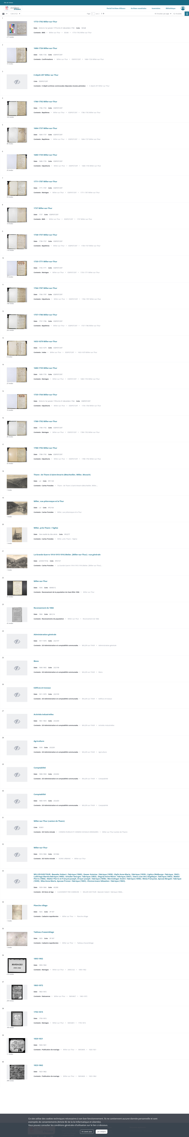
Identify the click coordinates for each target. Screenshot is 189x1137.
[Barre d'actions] (187, 13)
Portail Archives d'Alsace (116, 8)
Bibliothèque (170, 8)
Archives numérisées (138, 8)
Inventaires (156, 8)
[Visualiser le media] (17, 28)
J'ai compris (101, 1132)
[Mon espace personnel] (183, 8)
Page (88, 14)
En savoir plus (87, 1132)
